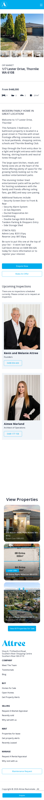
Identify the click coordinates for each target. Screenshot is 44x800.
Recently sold (8, 715)
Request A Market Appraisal (15, 711)
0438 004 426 (13, 363)
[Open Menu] (41, 4)
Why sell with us (9, 720)
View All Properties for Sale (22, 628)
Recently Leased (9, 742)
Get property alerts (11, 738)
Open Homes (8, 692)
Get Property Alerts (11, 697)
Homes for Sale (9, 688)
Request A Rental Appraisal (14, 756)
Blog (4, 674)
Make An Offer (22, 273)
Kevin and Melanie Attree (21, 353)
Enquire (22, 795)
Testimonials (8, 669)
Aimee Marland (14, 423)
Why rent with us (9, 761)
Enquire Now (22, 266)
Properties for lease (11, 733)
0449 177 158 (13, 433)
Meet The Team (9, 665)
